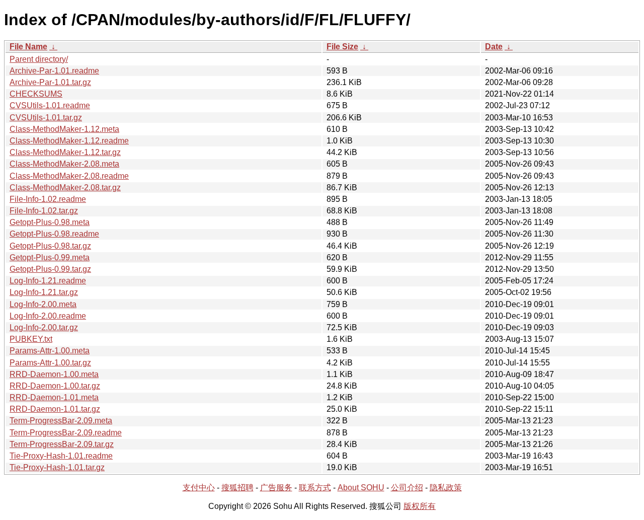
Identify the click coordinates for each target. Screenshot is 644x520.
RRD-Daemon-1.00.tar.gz (55, 386)
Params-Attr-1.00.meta (50, 350)
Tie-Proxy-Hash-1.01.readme (61, 456)
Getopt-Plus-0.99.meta (50, 257)
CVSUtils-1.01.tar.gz (46, 117)
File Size (342, 46)
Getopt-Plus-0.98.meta (50, 222)
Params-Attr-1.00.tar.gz (50, 362)
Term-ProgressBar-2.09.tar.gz (62, 444)
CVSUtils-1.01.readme (50, 105)
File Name (28, 46)
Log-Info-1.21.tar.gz (44, 292)
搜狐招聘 (237, 487)
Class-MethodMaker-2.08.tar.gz (65, 187)
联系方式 (315, 487)
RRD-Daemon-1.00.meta (54, 374)
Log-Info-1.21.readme (48, 280)
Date (494, 46)
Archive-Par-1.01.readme (54, 70)
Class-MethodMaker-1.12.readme (69, 140)
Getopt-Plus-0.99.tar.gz (50, 269)
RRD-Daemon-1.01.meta (54, 397)
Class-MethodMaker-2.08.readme (69, 176)
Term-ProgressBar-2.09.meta (61, 420)
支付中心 (199, 487)
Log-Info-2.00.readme (48, 316)
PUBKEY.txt (31, 339)
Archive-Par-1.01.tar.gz (50, 82)
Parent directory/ (39, 59)
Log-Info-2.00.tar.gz (44, 327)
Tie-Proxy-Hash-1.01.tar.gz (57, 467)
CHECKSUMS (36, 94)
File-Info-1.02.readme (48, 199)
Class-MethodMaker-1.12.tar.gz (65, 152)
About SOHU (361, 487)
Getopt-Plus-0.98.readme (54, 234)
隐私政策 (446, 487)
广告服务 (276, 487)
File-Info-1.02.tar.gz (44, 210)
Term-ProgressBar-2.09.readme (66, 432)
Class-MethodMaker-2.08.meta (64, 164)
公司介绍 (407, 487)
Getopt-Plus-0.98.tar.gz (50, 246)
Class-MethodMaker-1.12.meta (64, 129)
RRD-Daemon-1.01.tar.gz (55, 409)
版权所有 (420, 506)
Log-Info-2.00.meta (43, 304)
